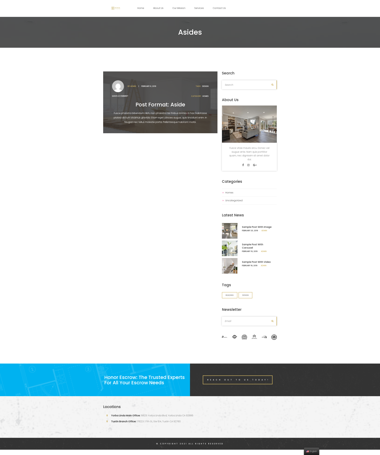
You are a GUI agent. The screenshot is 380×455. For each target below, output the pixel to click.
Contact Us (219, 8)
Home (140, 8)
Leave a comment (120, 96)
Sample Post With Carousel (252, 246)
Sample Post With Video (256, 262)
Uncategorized (234, 200)
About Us (158, 8)
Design (205, 86)
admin (133, 86)
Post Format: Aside (160, 104)
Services (199, 8)
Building (230, 295)
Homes (205, 96)
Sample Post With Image (256, 227)
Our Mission (178, 8)
